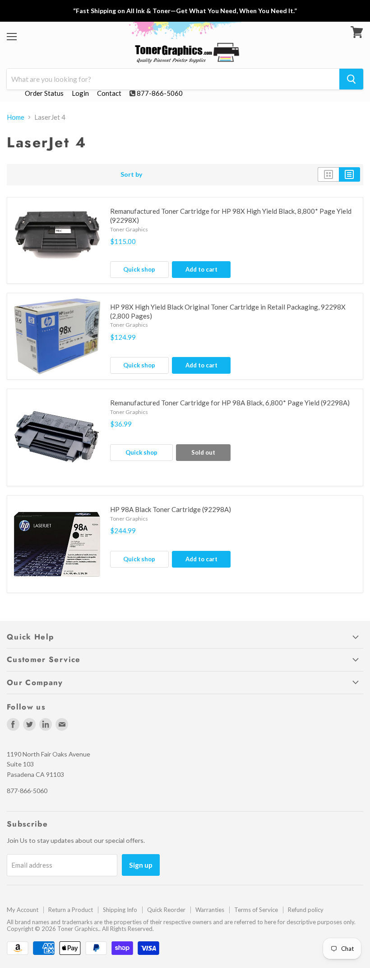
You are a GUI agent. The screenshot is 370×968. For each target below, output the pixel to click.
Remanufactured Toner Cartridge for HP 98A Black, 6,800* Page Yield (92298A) (230, 403)
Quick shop (139, 269)
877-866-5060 (160, 93)
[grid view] (328, 174)
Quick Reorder (166, 909)
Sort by (131, 174)
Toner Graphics (129, 229)
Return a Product (70, 909)
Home (15, 117)
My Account (22, 909)
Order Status (44, 93)
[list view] (349, 174)
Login (80, 93)
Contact (109, 93)
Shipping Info (120, 909)
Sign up (141, 864)
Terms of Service (256, 909)
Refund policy (306, 909)
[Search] (351, 79)
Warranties (209, 909)
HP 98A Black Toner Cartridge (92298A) (170, 509)
